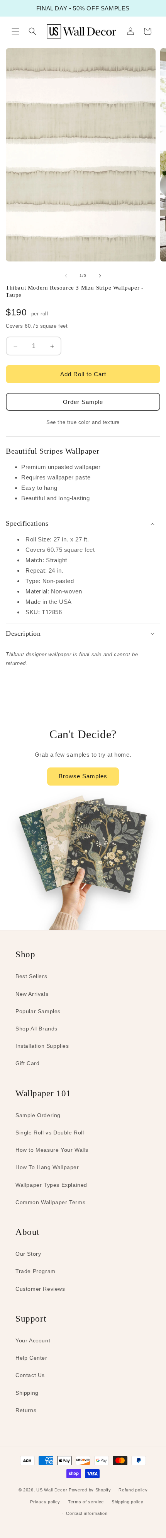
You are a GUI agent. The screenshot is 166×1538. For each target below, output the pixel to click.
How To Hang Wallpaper (47, 1167)
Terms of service (86, 1501)
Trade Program (35, 1271)
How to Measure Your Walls (51, 1150)
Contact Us (30, 1375)
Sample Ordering (38, 1115)
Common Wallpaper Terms (50, 1202)
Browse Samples (83, 776)
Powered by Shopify (90, 1490)
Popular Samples (38, 1011)
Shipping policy (128, 1501)
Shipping (27, 1393)
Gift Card (27, 1063)
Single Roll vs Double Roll (49, 1132)
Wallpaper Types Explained (51, 1185)
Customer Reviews (40, 1289)
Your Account (32, 1340)
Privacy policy (45, 1501)
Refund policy (133, 1490)
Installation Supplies (42, 1046)
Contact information (86, 1513)
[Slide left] (66, 275)
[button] (15, 31)
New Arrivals (31, 994)
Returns (25, 1410)
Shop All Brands (36, 1028)
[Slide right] (99, 275)
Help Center (31, 1358)
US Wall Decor (51, 1490)
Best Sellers (31, 976)
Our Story (28, 1254)
